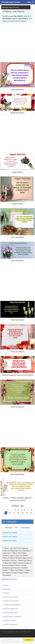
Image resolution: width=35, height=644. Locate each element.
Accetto (28, 639)
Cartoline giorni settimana (12, 616)
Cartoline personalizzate (11, 605)
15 (31, 513)
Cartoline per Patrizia (9, 536)
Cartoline (6, 593)
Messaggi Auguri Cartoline (10, 2)
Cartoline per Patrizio (9, 533)
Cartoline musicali (9, 620)
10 (10, 513)
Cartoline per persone (10, 601)
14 (27, 513)
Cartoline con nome (10, 597)
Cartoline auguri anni (10, 608)
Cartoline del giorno (10, 624)
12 (18, 513)
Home (5, 585)
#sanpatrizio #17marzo (9, 579)
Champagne (25, 527)
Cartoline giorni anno (10, 612)
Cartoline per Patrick (9, 540)
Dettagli (30, 642)
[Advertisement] (17, 42)
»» (20, 516)
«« (6, 509)
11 (14, 513)
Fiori (16, 527)
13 (22, 513)
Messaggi (8, 527)
